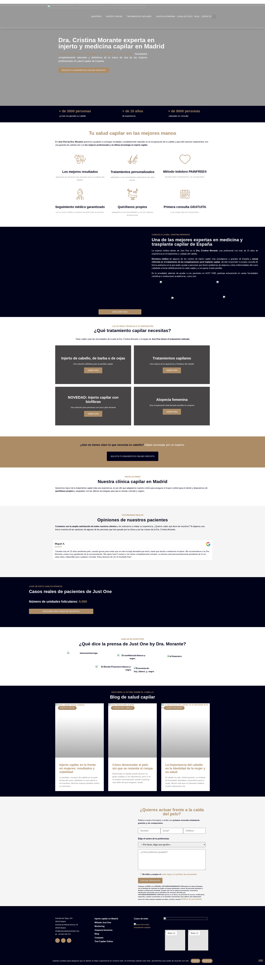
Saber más (93, 370)
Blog (196, 16)
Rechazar (207, 961)
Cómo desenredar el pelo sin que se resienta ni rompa (132, 766)
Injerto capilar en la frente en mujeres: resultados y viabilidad (77, 768)
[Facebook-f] (57, 940)
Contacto (206, 16)
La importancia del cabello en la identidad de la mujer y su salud (185, 768)
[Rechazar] (261, 960)
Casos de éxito (185, 16)
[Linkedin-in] (69, 940)
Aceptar (195, 961)
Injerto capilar (114, 16)
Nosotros (96, 16)
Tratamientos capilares (139, 16)
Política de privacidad (191, 899)
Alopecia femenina (165, 16)
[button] (214, 16)
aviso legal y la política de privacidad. (179, 874)
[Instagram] (63, 940)
